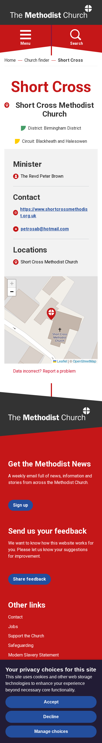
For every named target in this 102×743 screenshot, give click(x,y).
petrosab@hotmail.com (45, 228)
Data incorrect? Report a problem (44, 371)
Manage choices (51, 731)
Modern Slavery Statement (33, 655)
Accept (51, 702)
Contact (15, 617)
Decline (51, 716)
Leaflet (61, 361)
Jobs (13, 626)
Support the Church (26, 635)
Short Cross (70, 60)
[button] (25, 34)
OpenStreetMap (84, 361)
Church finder (36, 60)
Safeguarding (20, 645)
